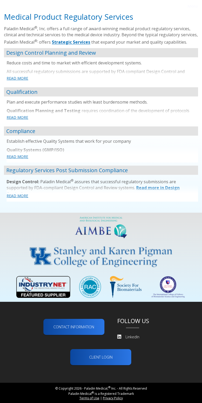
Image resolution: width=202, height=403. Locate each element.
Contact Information (73, 326)
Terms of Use (89, 398)
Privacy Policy (113, 398)
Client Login (101, 357)
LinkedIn (132, 336)
